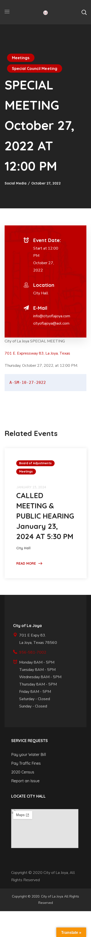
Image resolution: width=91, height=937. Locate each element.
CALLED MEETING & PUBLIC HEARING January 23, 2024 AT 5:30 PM (45, 516)
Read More (26, 563)
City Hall (40, 293)
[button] (84, 12)
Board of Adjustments (35, 463)
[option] (45, 513)
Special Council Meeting (34, 68)
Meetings (21, 57)
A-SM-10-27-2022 (27, 382)
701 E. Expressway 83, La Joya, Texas (37, 353)
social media (15, 183)
